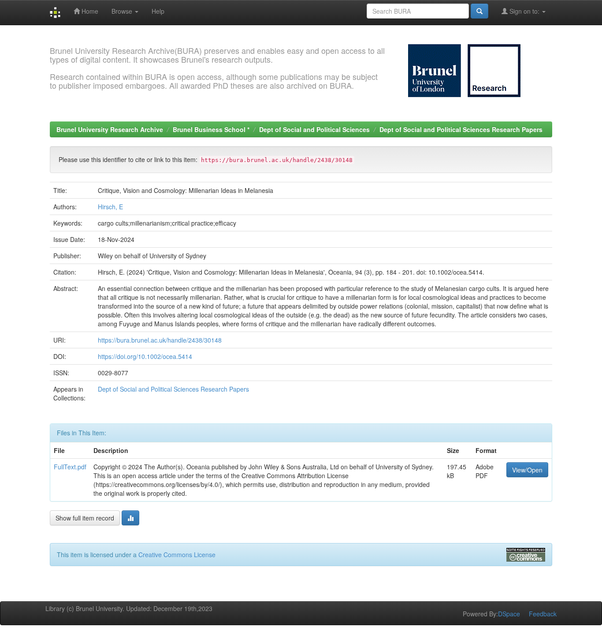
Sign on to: (524, 11)
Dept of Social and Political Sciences (314, 129)
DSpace (509, 613)
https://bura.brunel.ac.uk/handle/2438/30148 (160, 340)
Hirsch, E (110, 206)
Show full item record (85, 517)
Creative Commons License (177, 554)
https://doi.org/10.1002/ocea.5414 (145, 356)
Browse (122, 11)
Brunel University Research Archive (109, 129)
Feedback (543, 613)
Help (158, 11)
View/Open (527, 469)
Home (89, 11)
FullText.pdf (70, 466)
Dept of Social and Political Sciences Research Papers (461, 129)
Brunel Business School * (211, 129)
